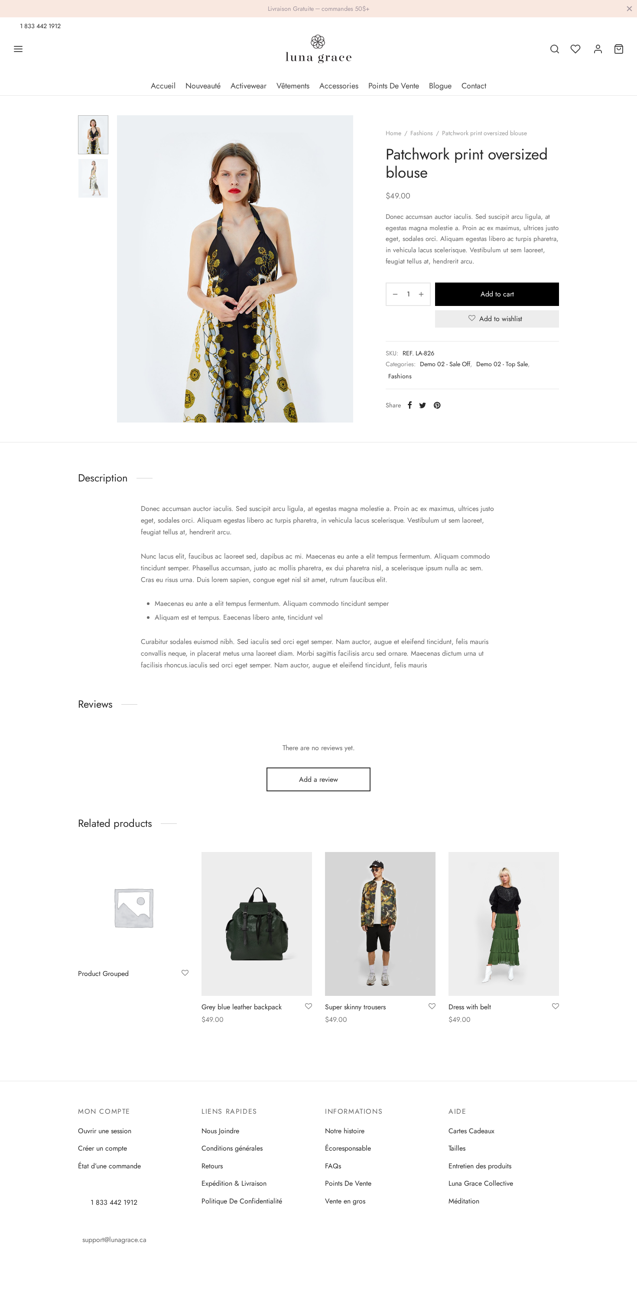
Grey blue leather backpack (242, 1006)
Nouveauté (203, 85)
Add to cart (497, 294)
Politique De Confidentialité (242, 1201)
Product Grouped (103, 974)
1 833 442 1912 (39, 26)
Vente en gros (345, 1201)
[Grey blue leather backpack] (257, 924)
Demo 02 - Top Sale (502, 364)
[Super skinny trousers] (380, 924)
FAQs (333, 1166)
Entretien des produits (479, 1166)
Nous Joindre (220, 1131)
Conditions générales (232, 1148)
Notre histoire (344, 1131)
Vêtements (292, 85)
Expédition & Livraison (234, 1183)
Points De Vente (393, 85)
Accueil (163, 85)
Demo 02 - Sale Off (445, 364)
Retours (212, 1166)
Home (393, 133)
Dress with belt (469, 1006)
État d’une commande (109, 1166)
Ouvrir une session (104, 1131)
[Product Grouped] (133, 907)
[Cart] (619, 49)
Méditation (463, 1201)
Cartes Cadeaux (471, 1131)
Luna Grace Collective (480, 1183)
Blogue (440, 85)
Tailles (456, 1148)
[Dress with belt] (503, 924)
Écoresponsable (348, 1148)
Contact (474, 85)
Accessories (338, 85)
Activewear (248, 85)
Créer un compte (102, 1148)
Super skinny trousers (355, 1006)
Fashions (421, 133)
